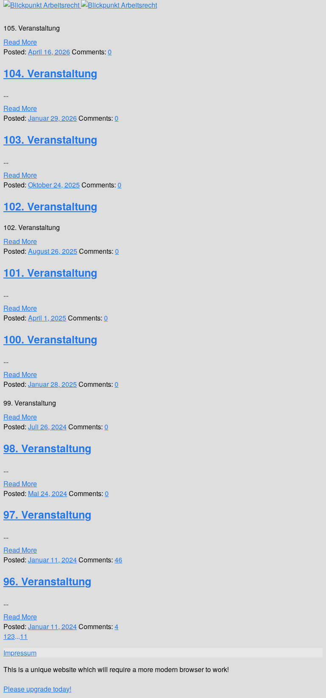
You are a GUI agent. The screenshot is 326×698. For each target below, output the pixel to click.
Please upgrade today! (37, 689)
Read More (20, 42)
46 (118, 560)
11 (24, 636)
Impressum (20, 653)
